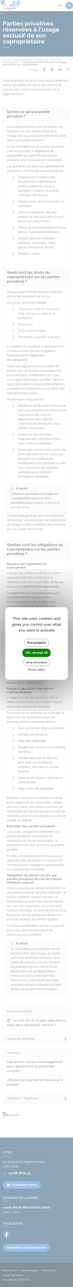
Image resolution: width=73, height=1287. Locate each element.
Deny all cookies (36, 662)
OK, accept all (36, 653)
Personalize (36, 643)
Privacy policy (36, 669)
